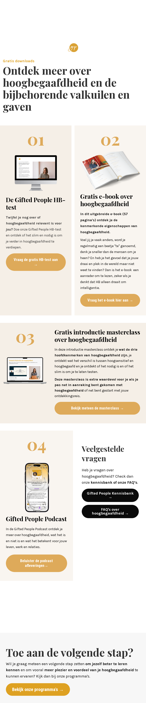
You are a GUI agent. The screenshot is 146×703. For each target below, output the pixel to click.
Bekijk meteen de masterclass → (97, 408)
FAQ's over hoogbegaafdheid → (110, 511)
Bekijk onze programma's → (38, 689)
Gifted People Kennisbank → (110, 495)
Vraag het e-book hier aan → (110, 300)
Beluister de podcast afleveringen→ (36, 563)
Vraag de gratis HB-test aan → (36, 262)
